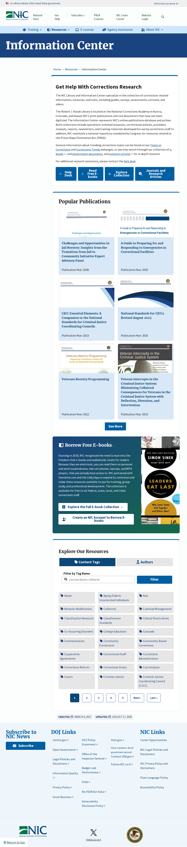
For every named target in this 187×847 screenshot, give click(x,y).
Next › (136, 697)
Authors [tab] (147, 562)
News (21, 15)
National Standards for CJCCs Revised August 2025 (142, 316)
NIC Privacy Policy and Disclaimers (154, 766)
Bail (145, 595)
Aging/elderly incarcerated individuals (114, 598)
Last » (152, 697)
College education (114, 631)
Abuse (68, 595)
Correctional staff (114, 654)
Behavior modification (78, 609)
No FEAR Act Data (93, 791)
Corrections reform (76, 667)
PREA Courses (99, 17)
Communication (74, 641)
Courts (68, 677)
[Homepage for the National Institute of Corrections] (33, 831)
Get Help (57, 17)
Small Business (62, 797)
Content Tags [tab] (90, 562)
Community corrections (108, 643)
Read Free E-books (92, 173)
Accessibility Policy (152, 787)
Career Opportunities (153, 740)
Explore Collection (121, 173)
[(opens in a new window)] (160, 480)
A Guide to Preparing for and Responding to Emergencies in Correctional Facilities (143, 248)
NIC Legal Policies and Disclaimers (154, 752)
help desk (130, 161)
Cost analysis (151, 667)
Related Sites (37, 17)
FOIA (85, 782)
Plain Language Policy (154, 777)
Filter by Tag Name (77, 573)
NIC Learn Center (122, 17)
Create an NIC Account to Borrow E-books (99, 519)
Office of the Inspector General (93, 756)
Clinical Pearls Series (155, 618)
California (109, 609)
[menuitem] (32, 30)
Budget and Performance (90, 770)
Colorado (148, 631)
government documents (87, 154)
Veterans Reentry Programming (85, 379)
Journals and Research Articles (155, 173)
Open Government (64, 749)
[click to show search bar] (162, 17)
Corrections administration (148, 656)
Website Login (146, 17)
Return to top (16, 842)
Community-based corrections (152, 643)
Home (57, 69)
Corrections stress (115, 667)
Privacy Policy (61, 787)
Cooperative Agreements (70, 656)
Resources (13, 43)
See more (115, 426)
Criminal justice (113, 677)
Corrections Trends (88, 149)
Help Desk (68, 173)
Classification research (79, 618)
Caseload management (157, 609)
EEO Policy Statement (89, 742)
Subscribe (77, 15)
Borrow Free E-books (88, 445)
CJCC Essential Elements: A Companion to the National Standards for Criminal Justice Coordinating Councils (84, 320)
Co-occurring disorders (78, 631)
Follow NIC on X (121, 764)
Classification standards (110, 620)
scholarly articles (120, 154)
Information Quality (65, 773)
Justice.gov (60, 740)
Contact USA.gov (121, 756)
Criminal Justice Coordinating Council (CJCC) (152, 681)
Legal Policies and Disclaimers (64, 761)
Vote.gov (116, 740)
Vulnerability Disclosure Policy (92, 803)
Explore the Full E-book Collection (93, 507)
